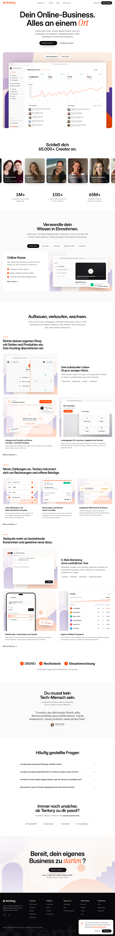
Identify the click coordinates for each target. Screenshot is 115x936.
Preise (58, 3)
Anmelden (97, 3)
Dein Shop (65, 56)
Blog (65, 907)
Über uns (83, 904)
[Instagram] (4, 915)
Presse (83, 911)
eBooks (31, 911)
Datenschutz (101, 907)
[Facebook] (8, 915)
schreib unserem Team (71, 816)
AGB (99, 904)
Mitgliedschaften (69, 246)
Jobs (82, 914)
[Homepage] (9, 3)
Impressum (101, 911)
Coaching (32, 907)
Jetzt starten (107, 3)
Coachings (56, 246)
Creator (51, 3)
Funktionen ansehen (66, 43)
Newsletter (82, 246)
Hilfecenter (67, 904)
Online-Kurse (33, 246)
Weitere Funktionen (9, 454)
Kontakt (83, 907)
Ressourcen (66, 3)
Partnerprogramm (69, 911)
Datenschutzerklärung (99, 927)
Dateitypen (32, 917)
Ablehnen (97, 931)
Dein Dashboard (52, 56)
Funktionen (40, 3)
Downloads (45, 246)
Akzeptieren (106, 931)
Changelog (49, 914)
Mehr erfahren (12, 281)
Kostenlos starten (47, 43)
